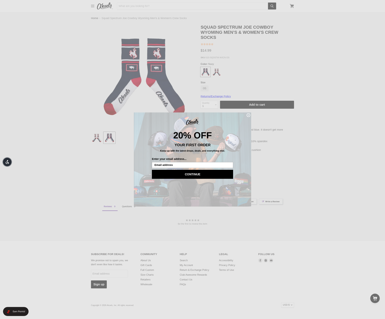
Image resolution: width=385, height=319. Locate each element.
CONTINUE (192, 174)
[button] (7, 162)
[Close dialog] (248, 115)
